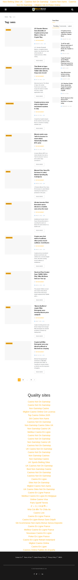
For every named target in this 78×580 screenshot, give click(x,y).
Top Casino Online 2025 (39, 415)
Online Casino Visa (39, 499)
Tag (10, 17)
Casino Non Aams (58, 1)
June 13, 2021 (38, 285)
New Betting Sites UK (13, 1)
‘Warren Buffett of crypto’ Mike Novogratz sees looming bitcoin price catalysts (41, 310)
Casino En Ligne (39, 479)
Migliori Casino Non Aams (39, 486)
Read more (39, 60)
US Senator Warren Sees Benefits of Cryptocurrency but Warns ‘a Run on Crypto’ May (41, 33)
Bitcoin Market (40, 40)
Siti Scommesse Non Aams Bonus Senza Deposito (39, 523)
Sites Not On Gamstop (39, 482)
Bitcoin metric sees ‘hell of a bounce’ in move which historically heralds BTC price (40, 138)
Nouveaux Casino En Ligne (39, 533)
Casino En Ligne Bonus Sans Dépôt (39, 519)
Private (8, 67)
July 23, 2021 (38, 115)
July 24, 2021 (38, 79)
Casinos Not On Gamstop (36, 1)
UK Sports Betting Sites (39, 462)
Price (8, 171)
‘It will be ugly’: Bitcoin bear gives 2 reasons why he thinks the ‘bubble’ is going (67, 47)
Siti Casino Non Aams (39, 418)
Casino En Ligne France (39, 492)
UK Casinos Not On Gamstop (39, 466)
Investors (9, 103)
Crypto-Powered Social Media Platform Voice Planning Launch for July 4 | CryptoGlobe (67, 61)
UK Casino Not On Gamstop (39, 449)
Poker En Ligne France (39, 536)
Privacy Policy (52, 557)
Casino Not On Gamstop (39, 402)
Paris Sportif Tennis (39, 503)
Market (8, 203)
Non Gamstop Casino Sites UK (39, 425)
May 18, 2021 (38, 355)
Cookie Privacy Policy (40, 557)
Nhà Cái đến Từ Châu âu (39, 509)
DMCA (60, 557)
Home (6, 17)
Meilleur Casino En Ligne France (39, 530)
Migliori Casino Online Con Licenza (39, 412)
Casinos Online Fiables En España (39, 550)
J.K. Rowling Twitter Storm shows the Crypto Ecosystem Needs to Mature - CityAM (67, 87)
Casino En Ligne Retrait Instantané (39, 540)
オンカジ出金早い (39, 506)
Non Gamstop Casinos (39, 455)
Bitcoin (8, 135)
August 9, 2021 (39, 43)
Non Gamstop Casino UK (39, 428)
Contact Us (19, 557)
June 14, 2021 (38, 249)
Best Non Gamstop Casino (39, 469)
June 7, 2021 (38, 321)
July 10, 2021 (38, 149)
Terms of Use (27, 557)
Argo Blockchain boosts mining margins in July (66, 74)
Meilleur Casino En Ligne (39, 432)
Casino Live (39, 513)
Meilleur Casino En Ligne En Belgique (39, 496)
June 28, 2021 (38, 183)
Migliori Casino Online (39, 543)
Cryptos (9, 237)
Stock (8, 29)
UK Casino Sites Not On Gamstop (39, 489)
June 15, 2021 (38, 215)
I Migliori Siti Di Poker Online (47, 5)
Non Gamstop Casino (39, 408)
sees (14, 17)
